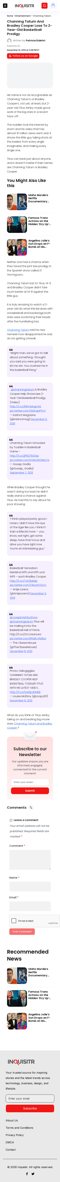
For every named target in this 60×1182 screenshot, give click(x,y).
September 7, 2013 (21, 473)
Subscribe (30, 1108)
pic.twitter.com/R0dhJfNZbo (28, 638)
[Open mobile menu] (5, 5)
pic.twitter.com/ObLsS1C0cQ (28, 585)
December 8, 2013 (21, 651)
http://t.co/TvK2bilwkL (24, 581)
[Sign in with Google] (53, 5)
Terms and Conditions (19, 1127)
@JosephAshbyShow (24, 617)
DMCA (10, 1142)
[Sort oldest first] (31, 807)
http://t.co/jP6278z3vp (24, 456)
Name (14, 878)
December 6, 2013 (21, 700)
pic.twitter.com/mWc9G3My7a (29, 460)
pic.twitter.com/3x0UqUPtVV (28, 411)
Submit (30, 790)
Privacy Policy (15, 1135)
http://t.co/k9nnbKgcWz (25, 406)
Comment (17, 846)
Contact (11, 1149)
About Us (12, 1120)
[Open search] (45, 6)
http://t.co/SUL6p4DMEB (25, 692)
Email (14, 897)
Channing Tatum (18, 330)
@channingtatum (23, 389)
